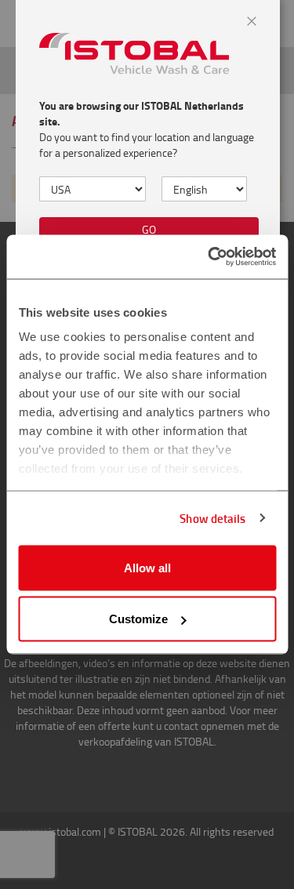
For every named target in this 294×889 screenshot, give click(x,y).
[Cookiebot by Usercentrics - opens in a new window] (209, 257)
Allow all (147, 567)
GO (149, 229)
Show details (212, 518)
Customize (138, 619)
